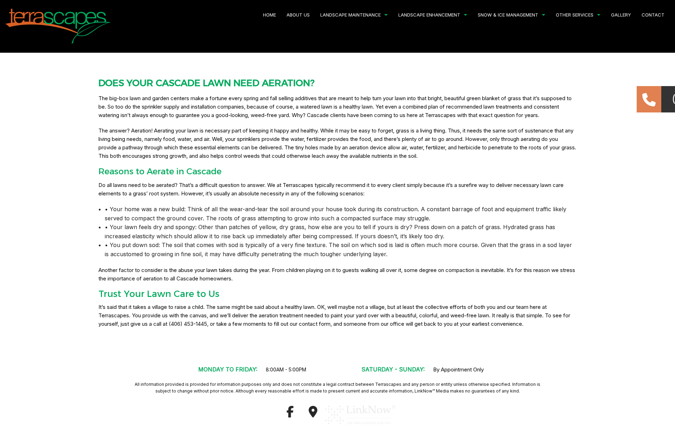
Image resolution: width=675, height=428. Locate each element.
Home (269, 15)
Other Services (574, 15)
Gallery (621, 15)
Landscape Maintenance (350, 15)
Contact (653, 15)
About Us (298, 15)
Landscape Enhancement (429, 15)
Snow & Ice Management (508, 15)
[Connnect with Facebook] (290, 413)
